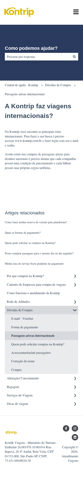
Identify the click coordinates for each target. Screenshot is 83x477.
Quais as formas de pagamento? (22, 232)
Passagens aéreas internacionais (25, 94)
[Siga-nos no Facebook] (66, 428)
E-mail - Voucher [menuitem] (22, 318)
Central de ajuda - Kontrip (21, 85)
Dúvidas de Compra (58, 85)
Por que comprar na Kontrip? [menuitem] (25, 276)
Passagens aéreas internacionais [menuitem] (32, 335)
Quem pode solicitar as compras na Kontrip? (30, 243)
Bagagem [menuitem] (13, 387)
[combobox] (38, 56)
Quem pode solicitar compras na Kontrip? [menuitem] (37, 344)
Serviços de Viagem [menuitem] (19, 395)
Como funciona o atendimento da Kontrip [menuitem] (33, 293)
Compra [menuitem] (16, 369)
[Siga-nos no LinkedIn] (75, 437)
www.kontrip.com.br (28, 140)
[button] (75, 276)
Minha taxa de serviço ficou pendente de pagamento (34, 263)
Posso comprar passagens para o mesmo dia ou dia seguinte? (39, 253)
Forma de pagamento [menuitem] (24, 327)
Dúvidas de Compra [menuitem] (19, 310)
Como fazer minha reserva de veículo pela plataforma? (36, 222)
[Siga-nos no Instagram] (75, 428)
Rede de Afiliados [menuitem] (18, 301)
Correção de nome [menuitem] (23, 361)
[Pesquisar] (74, 56)
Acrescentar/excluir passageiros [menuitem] (31, 352)
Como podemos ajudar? (31, 48)
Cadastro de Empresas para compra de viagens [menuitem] (36, 284)
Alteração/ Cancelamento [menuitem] (23, 378)
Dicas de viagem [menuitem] (17, 403)
